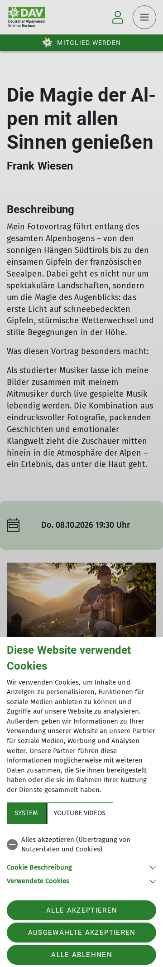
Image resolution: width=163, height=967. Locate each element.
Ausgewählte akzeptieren (82, 932)
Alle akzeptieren (81, 910)
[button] (81, 866)
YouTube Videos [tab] (79, 813)
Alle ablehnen (81, 955)
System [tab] (26, 813)
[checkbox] (81, 844)
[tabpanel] (81, 858)
